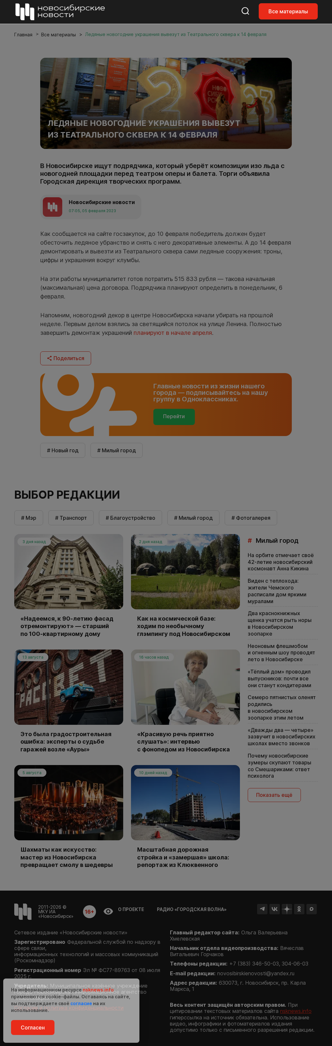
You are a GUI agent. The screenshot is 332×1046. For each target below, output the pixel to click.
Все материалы (288, 11)
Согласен (33, 1027)
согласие (81, 1003)
